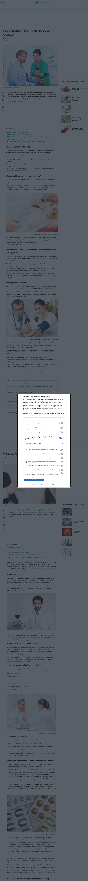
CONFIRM (34, 479)
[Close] (67, 396)
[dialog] (44, 440)
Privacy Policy (52, 484)
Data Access (44, 484)
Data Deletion (36, 484)
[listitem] (44, 420)
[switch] (61, 423)
